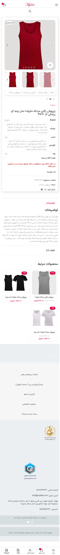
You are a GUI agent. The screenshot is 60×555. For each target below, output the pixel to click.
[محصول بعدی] (47, 99)
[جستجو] (30, 11)
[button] (52, 45)
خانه (52, 92)
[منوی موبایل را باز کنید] (56, 5)
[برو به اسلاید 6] (23, 67)
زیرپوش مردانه (14, 92)
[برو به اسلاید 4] (28, 67)
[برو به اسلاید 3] (31, 67)
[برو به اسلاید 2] (34, 67)
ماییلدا (52, 105)
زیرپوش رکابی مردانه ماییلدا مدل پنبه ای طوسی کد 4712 (44, 298)
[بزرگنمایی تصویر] (50, 65)
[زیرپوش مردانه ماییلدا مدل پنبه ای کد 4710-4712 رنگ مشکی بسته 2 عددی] (16, 283)
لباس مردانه (42, 92)
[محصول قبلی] (53, 99)
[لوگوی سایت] (30, 4)
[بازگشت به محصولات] (50, 99)
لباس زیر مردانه (29, 92)
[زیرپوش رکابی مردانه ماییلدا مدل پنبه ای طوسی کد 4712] (44, 283)
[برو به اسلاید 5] (26, 67)
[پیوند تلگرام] (42, 190)
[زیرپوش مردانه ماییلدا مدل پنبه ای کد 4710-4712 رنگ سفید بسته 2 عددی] (44, 318)
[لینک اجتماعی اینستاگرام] (45, 190)
